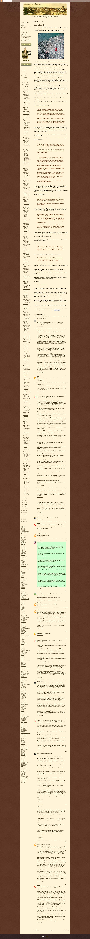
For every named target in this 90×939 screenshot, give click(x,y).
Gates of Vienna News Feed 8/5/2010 (26, 459)
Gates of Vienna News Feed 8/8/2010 (26, 422)
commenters (57, 134)
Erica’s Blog (23, 587)
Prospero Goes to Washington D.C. (26, 112)
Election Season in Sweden (26, 147)
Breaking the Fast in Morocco (26, 181)
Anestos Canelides (24, 35)
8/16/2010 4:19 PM (40, 512)
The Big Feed (23, 544)
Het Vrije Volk (23, 620)
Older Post (66, 930)
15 (65, 631)
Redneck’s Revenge (23, 715)
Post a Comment (38, 925)
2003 (23, 521)
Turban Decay (25, 435)
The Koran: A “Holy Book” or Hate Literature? (26, 290)
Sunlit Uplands (23, 744)
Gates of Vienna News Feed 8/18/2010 (26, 282)
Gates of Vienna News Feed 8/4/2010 (26, 469)
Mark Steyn (22, 739)
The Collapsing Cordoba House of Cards (26, 163)
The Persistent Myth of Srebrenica (26, 275)
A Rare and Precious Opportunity (26, 178)
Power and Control (23, 706)
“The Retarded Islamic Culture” (26, 98)
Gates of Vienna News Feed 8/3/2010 (26, 490)
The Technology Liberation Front (25, 747)
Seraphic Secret (23, 731)
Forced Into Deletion (26, 462)
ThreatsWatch (23, 750)
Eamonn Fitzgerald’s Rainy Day (25, 594)
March (25, 504)
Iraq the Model (23, 637)
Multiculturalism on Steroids (26, 245)
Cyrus (38, 631)
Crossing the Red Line (26, 92)
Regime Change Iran (24, 717)
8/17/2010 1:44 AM (40, 748)
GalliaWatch (22, 603)
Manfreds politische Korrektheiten (25, 660)
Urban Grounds (23, 760)
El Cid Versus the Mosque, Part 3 (26, 224)
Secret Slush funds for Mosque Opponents (26, 286)
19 (65, 751)
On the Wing (23, 682)
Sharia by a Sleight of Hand (26, 188)
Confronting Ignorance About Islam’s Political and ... (26, 194)
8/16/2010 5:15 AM (40, 326)
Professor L (39, 681)
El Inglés (22, 25)
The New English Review (24, 674)
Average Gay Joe (23, 539)
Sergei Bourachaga (24, 34)
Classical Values (23, 566)
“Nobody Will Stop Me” (26, 383)
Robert (38, 376)
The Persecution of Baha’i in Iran (26, 386)
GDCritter (22, 606)
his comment (48, 138)
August (25, 86)
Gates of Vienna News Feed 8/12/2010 (26, 360)
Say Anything (23, 728)
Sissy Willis (23, 771)
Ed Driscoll (22, 582)
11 (65, 539)
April (25, 502)
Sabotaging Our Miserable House (26, 369)
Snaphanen (22, 736)
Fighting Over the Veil (26, 479)
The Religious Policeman (24, 718)
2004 (23, 519)
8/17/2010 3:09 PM (40, 922)
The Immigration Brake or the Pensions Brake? (26, 134)
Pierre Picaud (23, 39)
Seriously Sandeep (23, 732)
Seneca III (23, 30)
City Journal (23, 565)
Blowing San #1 (23, 548)
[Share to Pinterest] (59, 310)
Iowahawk (22, 636)
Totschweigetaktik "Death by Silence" (26, 429)
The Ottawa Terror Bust (26, 166)
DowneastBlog (23, 581)
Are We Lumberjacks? (24, 536)
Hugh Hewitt (23, 621)
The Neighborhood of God (24, 671)
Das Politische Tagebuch (24, 704)
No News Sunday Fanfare (26, 120)
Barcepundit (22, 541)
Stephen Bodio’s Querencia (24, 549)
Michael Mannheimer (25, 37)
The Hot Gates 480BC (24, 626)
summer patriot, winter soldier (25, 743)
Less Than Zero (40, 24)
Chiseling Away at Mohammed (26, 438)
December (25, 79)
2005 (23, 517)
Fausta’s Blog (23, 593)
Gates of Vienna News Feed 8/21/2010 (26, 237)
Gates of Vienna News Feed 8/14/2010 (26, 329)
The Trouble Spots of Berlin (26, 392)
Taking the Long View (26, 363)
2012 (23, 73)
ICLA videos (23, 630)
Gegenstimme (23, 607)
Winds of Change (23, 772)
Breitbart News (23, 552)
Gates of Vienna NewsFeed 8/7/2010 (26, 432)
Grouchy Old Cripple (24, 615)
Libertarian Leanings (24, 652)
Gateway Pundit (23, 604)
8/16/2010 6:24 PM (40, 598)
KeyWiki (22, 644)
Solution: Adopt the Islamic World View (26, 473)
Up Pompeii (23, 759)
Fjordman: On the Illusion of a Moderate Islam (26, 395)
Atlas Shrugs (23, 538)
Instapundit (22, 633)
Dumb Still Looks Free (24, 584)
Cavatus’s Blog (23, 559)
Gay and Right (23, 605)
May (24, 500)
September (25, 84)
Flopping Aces (23, 597)
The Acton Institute (23, 529)
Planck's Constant (23, 696)
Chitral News (23, 563)
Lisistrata (22, 655)
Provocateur (22, 709)
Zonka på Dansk (23, 781)
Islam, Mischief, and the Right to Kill (26, 466)
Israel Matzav (23, 638)
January (25, 508)
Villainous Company (24, 765)
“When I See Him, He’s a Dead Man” (26, 104)
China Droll (22, 562)
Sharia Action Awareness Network (25, 733)
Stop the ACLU (23, 740)
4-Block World (23, 528)
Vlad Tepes (22, 766)
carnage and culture (23, 558)
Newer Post (36, 930)
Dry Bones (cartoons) (24, 583)
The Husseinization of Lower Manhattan (26, 348)
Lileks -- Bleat (23, 654)
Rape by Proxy (25, 463)
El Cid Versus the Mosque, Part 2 (26, 254)
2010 (23, 77)
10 (65, 532)
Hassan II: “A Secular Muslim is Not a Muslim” (26, 305)
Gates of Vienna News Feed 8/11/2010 (26, 372)
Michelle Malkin (23, 659)
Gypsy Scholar (23, 616)
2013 (23, 71)
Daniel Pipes (23, 695)
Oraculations (23, 688)
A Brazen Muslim (26, 351)
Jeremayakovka (23, 639)
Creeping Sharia (23, 572)
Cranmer (22, 571)
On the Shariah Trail (26, 302)
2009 (23, 510)
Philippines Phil (23, 693)
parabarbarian (39, 516)
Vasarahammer (23, 763)
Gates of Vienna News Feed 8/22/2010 (26, 227)
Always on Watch (23, 530)
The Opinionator (23, 687)
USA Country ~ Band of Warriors (25, 762)
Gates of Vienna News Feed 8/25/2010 (26, 184)
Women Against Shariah (24, 776)
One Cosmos (23, 683)
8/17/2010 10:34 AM (40, 838)
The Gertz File (23, 610)
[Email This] (54, 310)
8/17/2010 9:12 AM (40, 801)
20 (65, 804)
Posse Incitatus (23, 705)
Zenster (38, 394)
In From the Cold (23, 631)
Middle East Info (23, 666)
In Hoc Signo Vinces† (41, 318)
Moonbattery (23, 670)
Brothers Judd (23, 554)
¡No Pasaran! (23, 676)
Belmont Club (23, 543)
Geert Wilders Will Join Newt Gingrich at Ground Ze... (26, 442)
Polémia (22, 698)
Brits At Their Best (23, 553)
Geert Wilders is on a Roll (26, 366)
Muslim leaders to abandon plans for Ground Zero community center (48, 597)
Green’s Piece (23, 614)
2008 (23, 512)
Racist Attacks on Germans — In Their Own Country (26, 278)
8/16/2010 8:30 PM (40, 677)
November (25, 80)
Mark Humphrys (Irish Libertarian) (25, 628)
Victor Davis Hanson (24, 619)
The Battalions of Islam (26, 247)
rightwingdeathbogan (24, 722)
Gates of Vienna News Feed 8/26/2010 (26, 169)
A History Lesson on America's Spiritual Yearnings (26, 124)
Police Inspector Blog (24, 699)
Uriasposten (22, 761)
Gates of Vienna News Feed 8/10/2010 (26, 389)
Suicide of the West (23, 742)
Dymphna (38, 540)
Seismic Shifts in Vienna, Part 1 (26, 204)
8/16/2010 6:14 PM (40, 588)
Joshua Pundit (23, 642)
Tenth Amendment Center (24, 749)
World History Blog (24, 777)
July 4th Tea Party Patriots (24, 643)
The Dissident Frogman (24, 580)
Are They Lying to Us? (26, 257)
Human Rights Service (24, 627)
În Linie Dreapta (23, 526)
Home (51, 930)
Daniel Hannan (23, 618)
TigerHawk (22, 752)
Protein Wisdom (23, 708)
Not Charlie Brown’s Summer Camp (26, 300)
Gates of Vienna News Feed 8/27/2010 (26, 141)
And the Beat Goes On (26, 413)
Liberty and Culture (23, 653)
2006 (23, 516)
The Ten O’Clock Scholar (24, 748)
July (24, 497)
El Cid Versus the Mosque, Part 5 (26, 190)
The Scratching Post (24, 730)
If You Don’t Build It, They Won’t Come (26, 333)
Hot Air (22, 625)
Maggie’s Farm (23, 658)
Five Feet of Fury (23, 595)
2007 (23, 514)
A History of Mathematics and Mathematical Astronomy (26, 455)
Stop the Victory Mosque (26, 272)
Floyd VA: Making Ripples (25, 598)
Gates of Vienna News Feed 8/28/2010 (26, 131)
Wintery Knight (23, 774)
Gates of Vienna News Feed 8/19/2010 (26, 261)
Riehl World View (23, 719)
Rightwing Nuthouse (24, 721)
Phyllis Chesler (23, 561)
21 (65, 841)
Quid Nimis (22, 711)
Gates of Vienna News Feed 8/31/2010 (26, 88)
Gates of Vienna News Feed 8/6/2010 (26, 446)
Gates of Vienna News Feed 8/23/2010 (26, 211)
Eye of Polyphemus (23, 592)
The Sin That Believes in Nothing (25, 215)
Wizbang (22, 775)
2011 (23, 75)
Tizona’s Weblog (23, 753)
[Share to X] (57, 310)
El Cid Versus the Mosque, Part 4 (26, 208)
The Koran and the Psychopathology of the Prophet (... (26, 335)
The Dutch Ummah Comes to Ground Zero (26, 379)
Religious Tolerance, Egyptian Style (26, 326)
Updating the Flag (26, 259)
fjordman (22, 596)
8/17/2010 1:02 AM (40, 715)
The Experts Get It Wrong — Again (26, 318)
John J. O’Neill (23, 29)
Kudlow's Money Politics (24, 648)
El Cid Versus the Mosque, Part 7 (26, 145)
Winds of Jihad (23, 773)
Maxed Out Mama (23, 663)
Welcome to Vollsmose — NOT (26, 375)
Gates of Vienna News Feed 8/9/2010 (26, 401)
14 (65, 608)
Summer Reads (25, 353)
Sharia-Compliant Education (26, 176)
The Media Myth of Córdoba (26, 231)
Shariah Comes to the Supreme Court (26, 482)
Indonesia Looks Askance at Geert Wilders (26, 265)
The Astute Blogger (23, 537)
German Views (23, 609)
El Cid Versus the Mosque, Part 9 (26, 95)
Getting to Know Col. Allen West (26, 494)
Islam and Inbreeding (26, 398)
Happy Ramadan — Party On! (26, 315)
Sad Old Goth (23, 727)
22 (65, 884)
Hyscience (22, 629)
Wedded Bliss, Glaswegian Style (26, 339)
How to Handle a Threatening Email (26, 150)
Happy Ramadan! (26, 451)
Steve (38, 602)
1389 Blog (22, 527)
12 (65, 591)
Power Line (22, 707)
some (65, 134)
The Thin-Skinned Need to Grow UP (26, 128)
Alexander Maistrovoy (25, 40)
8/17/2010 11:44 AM (40, 881)
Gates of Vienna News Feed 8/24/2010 (26, 200)
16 (65, 638)
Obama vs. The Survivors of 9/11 (26, 342)
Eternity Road (23, 588)
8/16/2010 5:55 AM (40, 372)
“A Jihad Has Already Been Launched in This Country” (26, 159)
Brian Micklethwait (23, 665)
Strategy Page (23, 741)
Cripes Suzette (23, 573)
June (24, 498)
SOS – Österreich (23, 738)
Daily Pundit (23, 575)
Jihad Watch (22, 640)
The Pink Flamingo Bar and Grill (25, 694)
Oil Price (22, 681)
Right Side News (23, 720)
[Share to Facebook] (58, 310)
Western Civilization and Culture (25, 770)
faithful (53, 134)
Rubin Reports (23, 725)
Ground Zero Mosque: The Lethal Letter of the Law (26, 487)
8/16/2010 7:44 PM (40, 628)
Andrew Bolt (23, 550)
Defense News (23, 576)
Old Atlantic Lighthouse (41, 533)
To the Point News (23, 754)
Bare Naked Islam (23, 542)
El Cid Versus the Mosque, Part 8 (26, 115)
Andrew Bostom (23, 551)
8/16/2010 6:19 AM (40, 380)
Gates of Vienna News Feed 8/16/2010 (26, 308)
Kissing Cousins (26, 197)
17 (65, 680)
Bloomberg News (23, 547)
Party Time (25, 218)
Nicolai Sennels (24, 32)
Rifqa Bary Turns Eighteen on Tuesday (26, 418)
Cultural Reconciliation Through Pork (26, 241)
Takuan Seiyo (23, 27)
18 (65, 718)
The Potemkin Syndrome (25, 416)
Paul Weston (23, 24)
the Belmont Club (40, 95)
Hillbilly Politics (23, 622)
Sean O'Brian (39, 592)
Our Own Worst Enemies (26, 476)
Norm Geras (22, 608)
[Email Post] (52, 310)
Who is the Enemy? (26, 206)
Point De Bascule (23, 697)
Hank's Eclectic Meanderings (25, 617)
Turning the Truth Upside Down (26, 293)
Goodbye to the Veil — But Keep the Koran (26, 356)
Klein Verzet (23, 647)
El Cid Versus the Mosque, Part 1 (26, 269)
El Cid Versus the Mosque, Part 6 (26, 173)
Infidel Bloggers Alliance (24, 632)
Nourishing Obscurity (24, 677)
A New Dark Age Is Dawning (25, 673)
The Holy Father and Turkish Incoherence (26, 233)
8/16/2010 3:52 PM (40, 497)
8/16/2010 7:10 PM (40, 605)
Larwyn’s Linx (23, 649)
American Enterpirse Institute (25, 531)
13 (65, 601)
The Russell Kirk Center (24, 726)
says (38, 194)
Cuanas (22, 574)
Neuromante (22, 672)
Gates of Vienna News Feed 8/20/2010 (26, 250)
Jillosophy (22, 641)
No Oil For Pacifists (24, 675)
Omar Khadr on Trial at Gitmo (26, 404)
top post (37, 101)
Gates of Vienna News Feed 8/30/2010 (26, 108)
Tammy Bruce (23, 555)
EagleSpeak (22, 585)
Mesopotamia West (23, 664)
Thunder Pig (23, 751)
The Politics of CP (23, 703)
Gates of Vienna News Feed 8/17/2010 (26, 296)
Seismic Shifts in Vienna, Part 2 (26, 138)
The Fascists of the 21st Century (26, 410)
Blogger (47, 936)
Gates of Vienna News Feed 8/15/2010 (26, 322)
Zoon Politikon (23, 782)
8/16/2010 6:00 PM (40, 536)
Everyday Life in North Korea (26, 312)
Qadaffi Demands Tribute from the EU (26, 101)
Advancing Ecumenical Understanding (26, 154)
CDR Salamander (23, 560)
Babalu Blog (23, 540)
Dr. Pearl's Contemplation (26, 117)
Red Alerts (22, 714)
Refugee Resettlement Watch (25, 716)
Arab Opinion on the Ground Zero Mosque (26, 220)
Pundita (22, 710)
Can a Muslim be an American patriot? (43, 844)
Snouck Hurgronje (23, 737)
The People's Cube (23, 692)
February (25, 506)
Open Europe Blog (23, 686)
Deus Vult (22, 577)
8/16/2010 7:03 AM (40, 391)
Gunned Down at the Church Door (26, 426)
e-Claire (22, 586)
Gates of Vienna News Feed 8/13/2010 (26, 345)
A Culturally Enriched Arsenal (26, 449)
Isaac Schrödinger (23, 729)
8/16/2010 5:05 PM (40, 519)
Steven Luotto (39, 752)
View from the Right (24, 764)
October (25, 82)
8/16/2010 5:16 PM (40, 529)
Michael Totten (23, 755)
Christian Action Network (24, 564)
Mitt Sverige (23, 669)
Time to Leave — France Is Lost (26, 407)
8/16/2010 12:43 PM (40, 485)
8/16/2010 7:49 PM (40, 635)
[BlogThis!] (56, 310)
